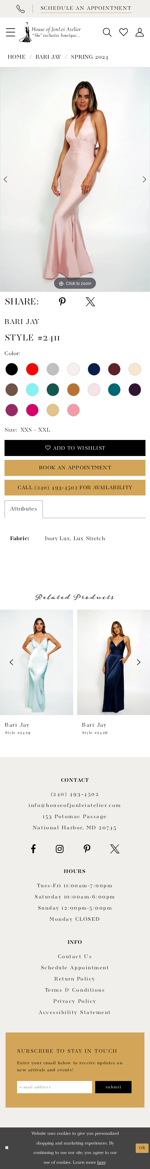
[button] (10, 32)
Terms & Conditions (75, 990)
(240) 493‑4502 (75, 794)
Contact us (75, 957)
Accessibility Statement (75, 1013)
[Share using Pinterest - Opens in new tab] (62, 302)
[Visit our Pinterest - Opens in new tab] (87, 849)
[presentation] (36, 662)
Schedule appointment (75, 968)
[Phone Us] (20, 8)
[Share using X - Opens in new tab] (90, 302)
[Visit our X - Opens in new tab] (114, 849)
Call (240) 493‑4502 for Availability (75, 488)
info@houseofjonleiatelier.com (75, 806)
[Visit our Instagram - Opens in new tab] (60, 849)
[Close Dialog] (6, 1148)
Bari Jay (48, 57)
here (101, 1162)
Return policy (75, 979)
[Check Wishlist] (123, 32)
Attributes (23, 509)
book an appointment (75, 468)
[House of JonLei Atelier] (50, 32)
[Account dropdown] (140, 32)
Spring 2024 (89, 57)
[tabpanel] (75, 179)
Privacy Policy (74, 1002)
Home (17, 57)
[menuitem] (10, 32)
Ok (142, 1147)
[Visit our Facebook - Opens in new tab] (33, 849)
